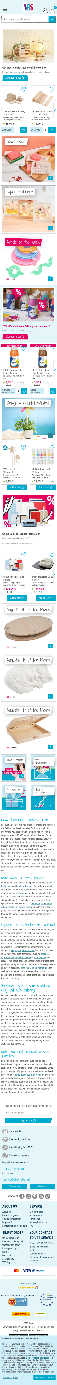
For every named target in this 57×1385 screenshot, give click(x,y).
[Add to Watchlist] (23, 89)
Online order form (10, 1238)
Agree (51, 1377)
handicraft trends (24, 886)
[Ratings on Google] (28, 1286)
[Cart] (52, 10)
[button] (4, 109)
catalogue (23, 893)
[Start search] (52, 19)
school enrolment (9, 907)
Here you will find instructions (34, 968)
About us (6, 1211)
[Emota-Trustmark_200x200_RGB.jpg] (47, 1299)
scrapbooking (40, 957)
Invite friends (36, 1215)
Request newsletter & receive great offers (28, 1106)
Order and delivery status (41, 1257)
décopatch (46, 954)
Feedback (42, 1186)
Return (5, 1252)
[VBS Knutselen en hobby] (28, 7)
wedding (35, 903)
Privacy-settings (9, 1248)
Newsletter (35, 1218)
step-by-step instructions (22, 950)
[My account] (45, 10)
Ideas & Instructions (39, 1222)
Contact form (15, 1186)
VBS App (6, 1262)
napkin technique (9, 957)
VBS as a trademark (11, 1218)
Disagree (39, 1377)
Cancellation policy (11, 1245)
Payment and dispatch (12, 1241)
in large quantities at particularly (28, 1074)
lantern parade (25, 907)
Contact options (37, 1253)
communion (46, 903)
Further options (10, 1377)
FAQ (31, 1225)
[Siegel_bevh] (17, 1301)
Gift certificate (36, 1211)
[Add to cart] (23, 130)
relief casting (24, 957)
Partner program (10, 1215)
